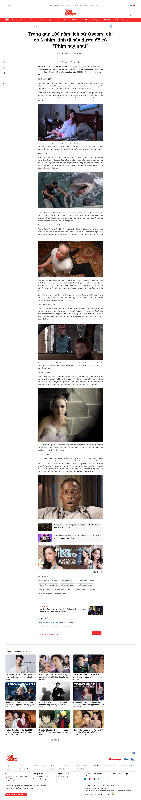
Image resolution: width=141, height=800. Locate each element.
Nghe (4, 62)
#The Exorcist (44, 581)
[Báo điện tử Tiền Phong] (115, 760)
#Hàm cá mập (65, 581)
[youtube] (134, 5)
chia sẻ (62, 62)
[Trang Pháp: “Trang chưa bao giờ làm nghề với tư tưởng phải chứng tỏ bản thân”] (88, 691)
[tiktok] (95, 779)
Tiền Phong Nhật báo (74, 5)
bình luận (79, 62)
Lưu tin (4, 73)
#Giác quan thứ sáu (85, 585)
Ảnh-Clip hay (95, 20)
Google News (111, 26)
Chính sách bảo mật (120, 774)
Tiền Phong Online (57, 5)
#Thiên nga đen (58, 589)
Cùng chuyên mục (16, 651)
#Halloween (93, 589)
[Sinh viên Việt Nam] (130, 760)
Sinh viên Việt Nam (90, 5)
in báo (75, 62)
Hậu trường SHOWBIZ (71, 20)
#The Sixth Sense (68, 585)
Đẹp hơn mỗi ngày (55, 20)
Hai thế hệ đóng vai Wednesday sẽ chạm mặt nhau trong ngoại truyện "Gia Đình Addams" (63, 610)
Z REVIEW (106, 20)
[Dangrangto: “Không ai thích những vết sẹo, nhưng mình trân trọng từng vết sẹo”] (20, 691)
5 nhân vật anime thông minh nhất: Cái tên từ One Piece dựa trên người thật (54, 732)
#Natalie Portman (45, 594)
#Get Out (69, 589)
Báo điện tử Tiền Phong (71, 12)
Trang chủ (7, 19)
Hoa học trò (11, 758)
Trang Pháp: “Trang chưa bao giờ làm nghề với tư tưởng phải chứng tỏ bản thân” (88, 704)
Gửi (96, 633)
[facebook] (131, 5)
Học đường (41, 20)
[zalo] (100, 779)
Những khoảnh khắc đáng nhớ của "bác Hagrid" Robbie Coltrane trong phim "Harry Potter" (77, 526)
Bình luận (4, 78)
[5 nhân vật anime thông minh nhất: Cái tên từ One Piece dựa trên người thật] (54, 719)
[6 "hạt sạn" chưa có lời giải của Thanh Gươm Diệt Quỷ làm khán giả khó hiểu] (88, 664)
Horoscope (125, 20)
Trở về (4, 84)
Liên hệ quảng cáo (40, 774)
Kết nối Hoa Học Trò (55, 769)
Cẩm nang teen (111, 765)
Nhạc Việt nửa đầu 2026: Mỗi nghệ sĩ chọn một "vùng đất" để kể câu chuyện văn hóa (88, 732)
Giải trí (33, 20)
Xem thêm (134, 19)
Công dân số (24, 769)
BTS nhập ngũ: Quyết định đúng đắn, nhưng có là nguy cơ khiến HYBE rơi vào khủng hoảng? (77, 537)
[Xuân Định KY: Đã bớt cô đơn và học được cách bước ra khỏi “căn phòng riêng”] (20, 664)
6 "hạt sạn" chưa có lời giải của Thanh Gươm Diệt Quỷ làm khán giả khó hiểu (88, 677)
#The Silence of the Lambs (84, 581)
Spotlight (116, 20)
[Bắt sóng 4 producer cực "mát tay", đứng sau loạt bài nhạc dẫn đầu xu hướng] (54, 664)
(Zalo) (46, 776)
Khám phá (24, 20)
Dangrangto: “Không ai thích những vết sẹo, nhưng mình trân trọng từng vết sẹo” (20, 704)
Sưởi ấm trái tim (82, 765)
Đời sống (15, 20)
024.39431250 (12, 781)
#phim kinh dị (81, 589)
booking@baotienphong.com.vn (44, 779)
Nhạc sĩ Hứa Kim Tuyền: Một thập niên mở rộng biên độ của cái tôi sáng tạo (53, 704)
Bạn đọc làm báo (16, 795)
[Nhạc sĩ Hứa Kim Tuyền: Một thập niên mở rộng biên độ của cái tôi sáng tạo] (54, 691)
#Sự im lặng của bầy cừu (48, 585)
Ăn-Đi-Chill (84, 20)
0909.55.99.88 (39, 776)
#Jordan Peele (60, 594)
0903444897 (64, 776)
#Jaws (54, 581)
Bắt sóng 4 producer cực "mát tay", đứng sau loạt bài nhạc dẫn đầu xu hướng (53, 677)
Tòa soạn (8, 774)
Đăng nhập (41, 622)
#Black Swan (44, 589)
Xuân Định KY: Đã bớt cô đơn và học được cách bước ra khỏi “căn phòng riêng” (20, 677)
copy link (70, 62)
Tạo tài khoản (54, 622)
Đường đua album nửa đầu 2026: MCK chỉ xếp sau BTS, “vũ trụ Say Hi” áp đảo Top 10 (19, 732)
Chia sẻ (4, 68)
